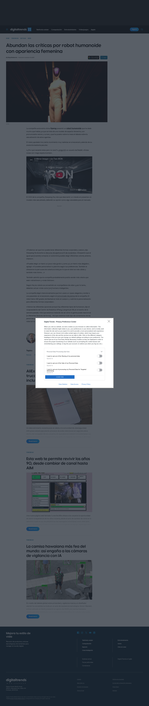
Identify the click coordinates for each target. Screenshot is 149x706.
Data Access (74, 384)
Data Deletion (63, 384)
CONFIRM (60, 377)
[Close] (109, 322)
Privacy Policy (86, 384)
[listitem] (74, 352)
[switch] (99, 356)
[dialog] (74, 353)
